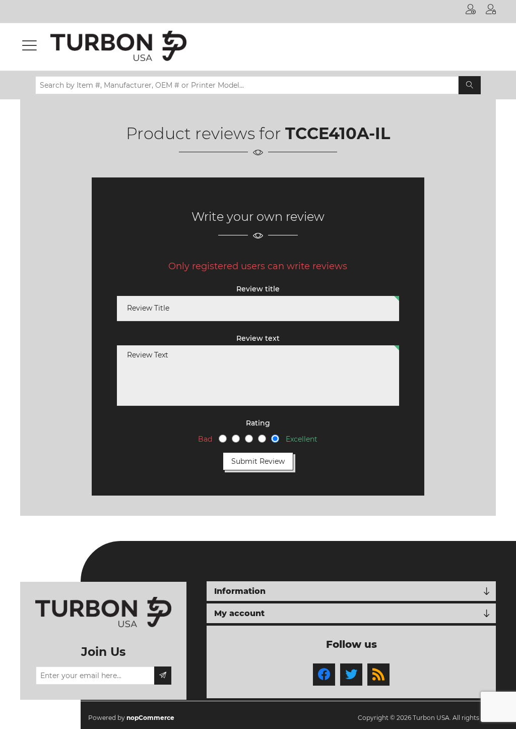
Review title (258, 288)
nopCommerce (150, 717)
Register (471, 11)
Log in (491, 11)
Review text (258, 338)
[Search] (470, 85)
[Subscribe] (162, 675)
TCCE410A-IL (337, 133)
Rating (258, 423)
